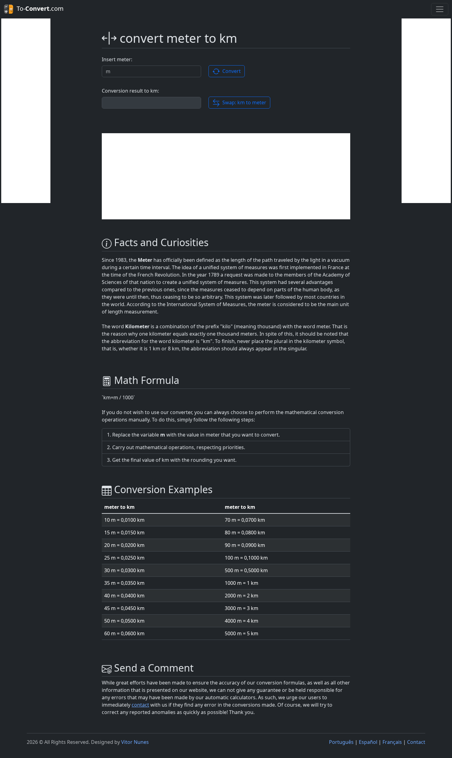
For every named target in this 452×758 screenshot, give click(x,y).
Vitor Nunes (135, 742)
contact (140, 704)
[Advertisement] (25, 110)
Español (368, 742)
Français (392, 742)
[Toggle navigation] (439, 9)
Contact (416, 742)
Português (341, 742)
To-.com (39, 8)
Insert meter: (117, 59)
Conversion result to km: (130, 90)
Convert (230, 71)
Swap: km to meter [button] (243, 102)
